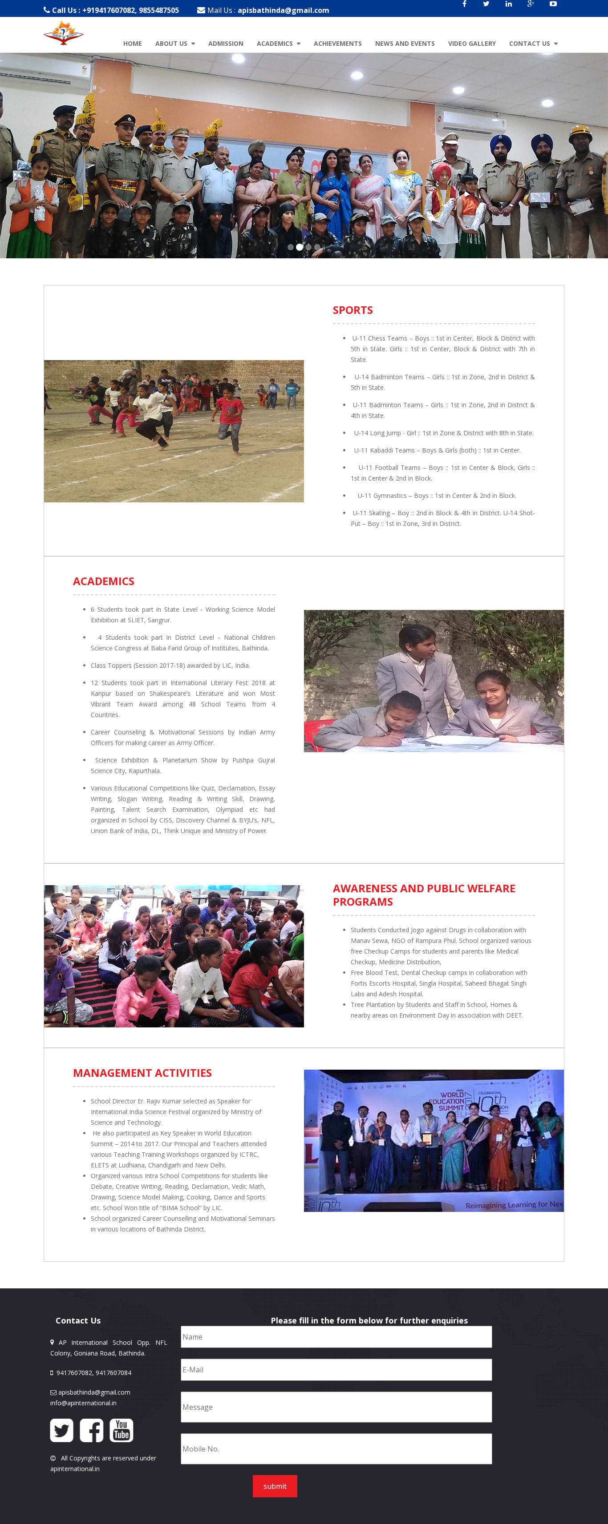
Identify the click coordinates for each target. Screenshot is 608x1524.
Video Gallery (472, 43)
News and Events (405, 43)
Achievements (338, 43)
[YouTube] (121, 1430)
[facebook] (464, 9)
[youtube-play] (553, 9)
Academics (276, 43)
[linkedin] (509, 9)
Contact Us (530, 43)
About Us (172, 43)
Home (132, 43)
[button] (15, 762)
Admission (225, 43)
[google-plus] (531, 9)
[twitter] (486, 9)
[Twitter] (61, 1430)
